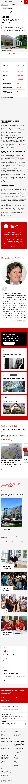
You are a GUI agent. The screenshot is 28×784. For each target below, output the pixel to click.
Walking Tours (4, 732)
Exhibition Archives (17, 747)
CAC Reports (16, 752)
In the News (16, 759)
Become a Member (5, 757)
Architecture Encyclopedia (19, 744)
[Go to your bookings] (26, 2)
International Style (20, 79)
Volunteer (3, 761)
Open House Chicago (5, 748)
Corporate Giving (4, 759)
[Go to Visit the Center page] (4, 661)
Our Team (16, 758)
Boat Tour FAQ (4, 770)
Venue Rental (16, 737)
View (3, 718)
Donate (2, 762)
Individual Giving (4, 758)
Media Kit (16, 763)
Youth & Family (4, 745)
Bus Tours (3, 734)
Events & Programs (17, 732)
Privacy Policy (10, 780)
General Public (4, 743)
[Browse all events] (4, 681)
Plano (18, 83)
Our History (16, 757)
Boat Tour (3, 731)
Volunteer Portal (3, 781)
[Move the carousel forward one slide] (21, 53)
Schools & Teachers (5, 744)
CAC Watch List (17, 745)
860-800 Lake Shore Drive (13, 156)
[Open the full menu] (22, 2)
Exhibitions (16, 731)
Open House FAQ (4, 775)
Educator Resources (18, 749)
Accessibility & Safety (5, 738)
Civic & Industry (4, 747)
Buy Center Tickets (17, 734)
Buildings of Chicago (18, 743)
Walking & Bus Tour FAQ (6, 771)
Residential (19, 87)
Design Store (16, 735)
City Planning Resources (18, 748)
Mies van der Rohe (21, 75)
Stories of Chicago (17, 751)
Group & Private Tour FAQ (6, 772)
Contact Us (16, 765)
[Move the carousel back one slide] (7, 53)
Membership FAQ (4, 774)
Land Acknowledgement (18, 762)
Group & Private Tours (5, 737)
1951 (18, 91)
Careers (15, 761)
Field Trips (3, 735)
